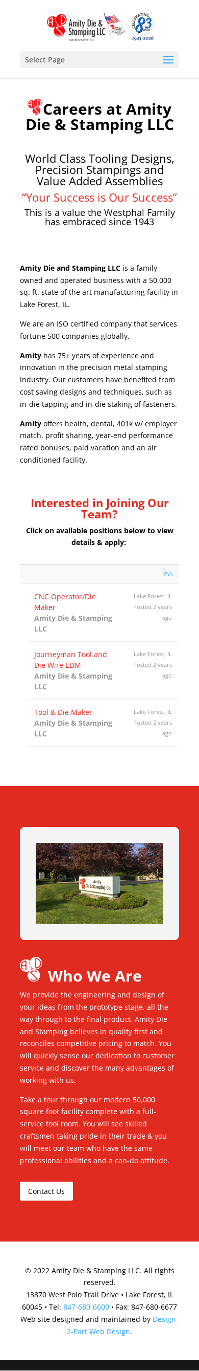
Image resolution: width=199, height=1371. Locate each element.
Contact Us (46, 1191)
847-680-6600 (86, 1307)
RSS (167, 574)
